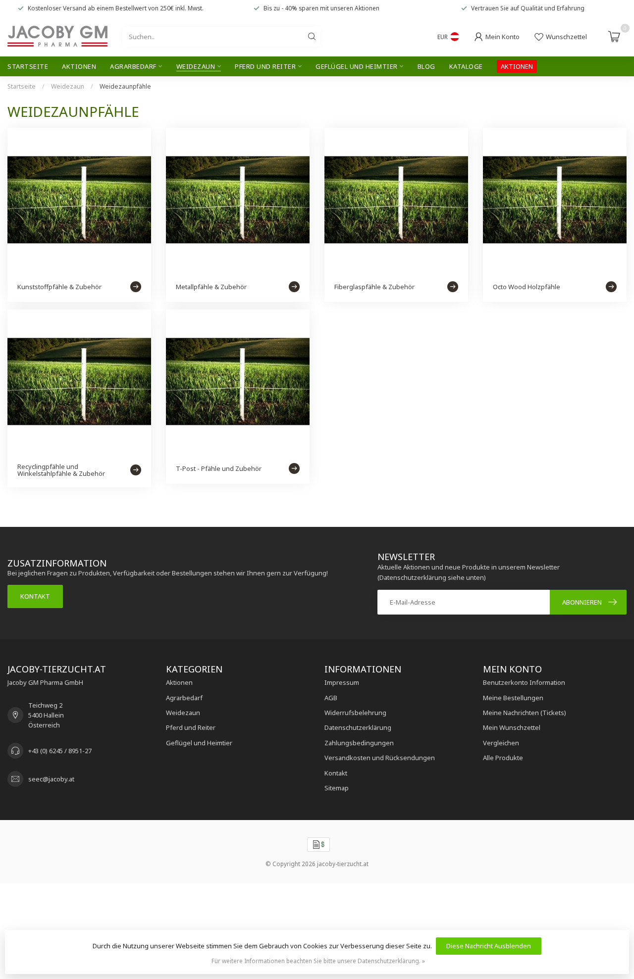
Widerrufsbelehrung (355, 712)
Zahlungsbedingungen (359, 742)
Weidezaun (195, 66)
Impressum (341, 682)
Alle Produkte (503, 757)
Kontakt (35, 596)
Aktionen (79, 66)
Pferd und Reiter (265, 66)
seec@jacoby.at (51, 778)
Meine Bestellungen (513, 697)
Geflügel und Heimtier (357, 66)
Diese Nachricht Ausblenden (488, 945)
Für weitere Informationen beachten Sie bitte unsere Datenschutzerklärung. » (318, 961)
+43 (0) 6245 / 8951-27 (60, 750)
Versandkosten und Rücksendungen (379, 757)
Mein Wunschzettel (511, 727)
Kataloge (466, 66)
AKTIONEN (517, 66)
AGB (330, 697)
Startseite (27, 66)
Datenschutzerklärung (357, 727)
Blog (426, 66)
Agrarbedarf (133, 66)
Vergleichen (501, 742)
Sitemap (336, 787)
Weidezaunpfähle (125, 86)
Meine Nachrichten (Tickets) (524, 712)
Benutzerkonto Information (524, 682)
